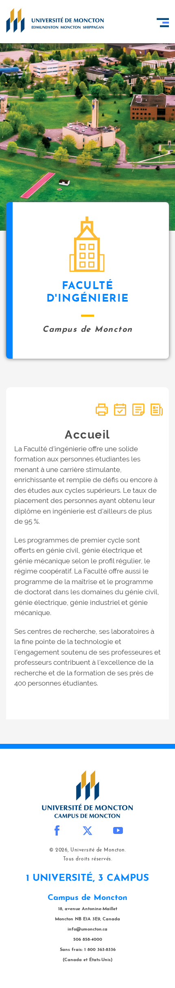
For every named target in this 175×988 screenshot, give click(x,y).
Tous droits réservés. (87, 859)
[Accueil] (55, 20)
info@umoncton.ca (87, 929)
